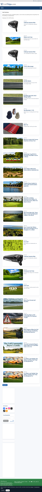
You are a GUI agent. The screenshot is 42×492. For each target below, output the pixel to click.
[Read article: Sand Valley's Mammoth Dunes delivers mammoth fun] (13, 172)
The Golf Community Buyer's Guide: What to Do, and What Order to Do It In (31, 345)
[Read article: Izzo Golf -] (13, 245)
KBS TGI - (26, 125)
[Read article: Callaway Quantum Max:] (13, 26)
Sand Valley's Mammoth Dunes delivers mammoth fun (31, 169)
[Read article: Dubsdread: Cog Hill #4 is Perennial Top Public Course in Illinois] (13, 157)
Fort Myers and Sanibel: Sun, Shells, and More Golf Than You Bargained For (31, 360)
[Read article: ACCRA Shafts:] (13, 84)
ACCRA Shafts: (27, 81)
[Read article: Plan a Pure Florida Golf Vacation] (13, 303)
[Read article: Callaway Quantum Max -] (13, 55)
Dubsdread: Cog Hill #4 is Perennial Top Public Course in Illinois (31, 155)
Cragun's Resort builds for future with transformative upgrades (30, 185)
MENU (2, 8)
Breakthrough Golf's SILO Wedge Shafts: (30, 96)
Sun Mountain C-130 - (29, 110)
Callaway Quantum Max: (30, 22)
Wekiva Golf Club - (28, 37)
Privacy (23, 481)
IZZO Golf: (26, 285)
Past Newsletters (12, 421)
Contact (19, 481)
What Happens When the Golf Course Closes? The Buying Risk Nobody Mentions (31, 331)
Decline (2, 490)
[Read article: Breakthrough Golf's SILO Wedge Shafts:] (13, 99)
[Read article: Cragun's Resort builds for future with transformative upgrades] (13, 187)
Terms (26, 481)
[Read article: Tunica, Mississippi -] (13, 70)
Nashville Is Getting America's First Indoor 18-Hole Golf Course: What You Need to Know (31, 200)
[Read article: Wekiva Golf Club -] (13, 40)
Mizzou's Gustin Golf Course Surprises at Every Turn (31, 140)
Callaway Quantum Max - (30, 51)
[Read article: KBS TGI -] (13, 128)
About (15, 481)
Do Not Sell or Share (18, 482)
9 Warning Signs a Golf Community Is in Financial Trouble (30, 316)
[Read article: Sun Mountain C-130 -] (13, 113)
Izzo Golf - (26, 241)
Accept (7, 490)
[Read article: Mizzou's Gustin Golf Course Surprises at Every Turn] (13, 143)
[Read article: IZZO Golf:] (13, 289)
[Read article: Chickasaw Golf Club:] (13, 274)
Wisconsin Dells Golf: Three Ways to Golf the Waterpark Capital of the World (31, 214)
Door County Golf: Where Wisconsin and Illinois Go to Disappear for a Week (31, 228)
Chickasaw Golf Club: (29, 271)
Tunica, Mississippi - (29, 66)
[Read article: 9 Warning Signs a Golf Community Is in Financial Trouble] (13, 318)
